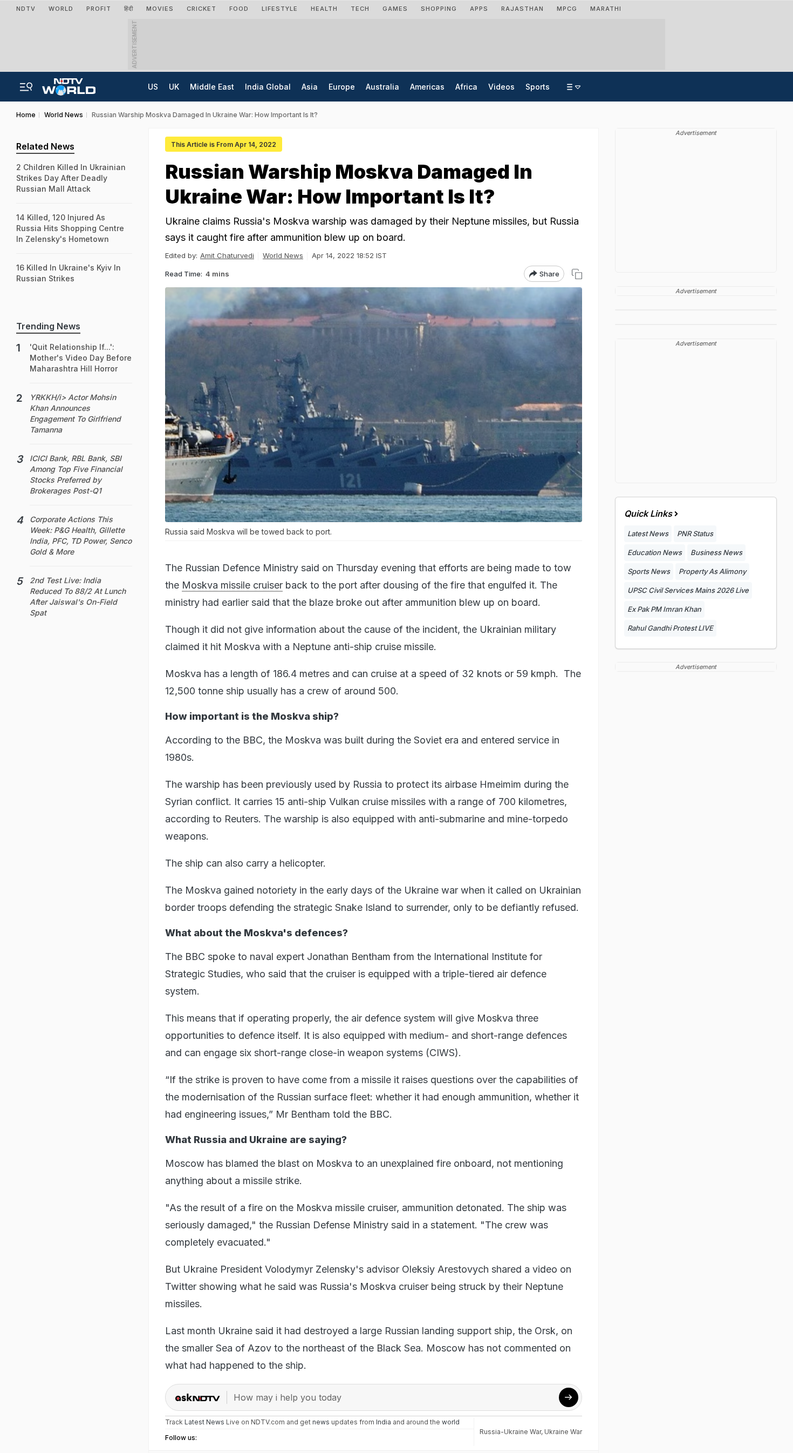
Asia (310, 86)
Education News (654, 552)
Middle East (212, 86)
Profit (98, 8)
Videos (501, 86)
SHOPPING (439, 8)
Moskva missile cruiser (232, 585)
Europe (342, 86)
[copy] (577, 274)
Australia (382, 86)
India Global (268, 86)
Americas (427, 86)
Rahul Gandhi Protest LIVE (670, 628)
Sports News (648, 571)
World (61, 8)
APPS (479, 8)
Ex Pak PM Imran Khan (664, 609)
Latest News (647, 533)
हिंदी (128, 8)
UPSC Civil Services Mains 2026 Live (688, 590)
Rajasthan (522, 8)
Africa (466, 86)
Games (395, 8)
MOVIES (160, 8)
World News (283, 255)
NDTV (26, 8)
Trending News (48, 326)
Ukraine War (563, 1432)
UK (174, 86)
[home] (68, 84)
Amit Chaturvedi (227, 255)
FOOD (239, 8)
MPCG (567, 8)
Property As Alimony (712, 571)
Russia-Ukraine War (510, 1432)
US (153, 86)
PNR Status (695, 533)
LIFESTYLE (280, 8)
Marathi (605, 8)
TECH (360, 8)
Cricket (201, 8)
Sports (537, 86)
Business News (716, 552)
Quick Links (648, 513)
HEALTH (324, 8)
